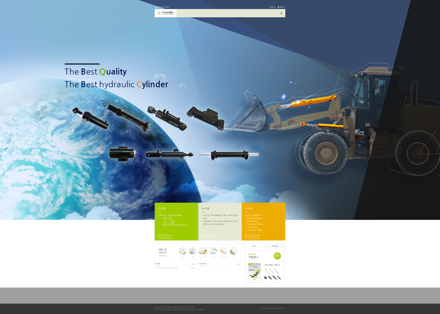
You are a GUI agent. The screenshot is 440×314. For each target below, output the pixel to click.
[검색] (281, 13)
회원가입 (282, 7)
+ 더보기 (193, 264)
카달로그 (254, 246)
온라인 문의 (275, 246)
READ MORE (165, 237)
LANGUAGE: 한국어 (163, 7)
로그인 (273, 7)
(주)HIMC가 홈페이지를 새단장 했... (167, 268)
